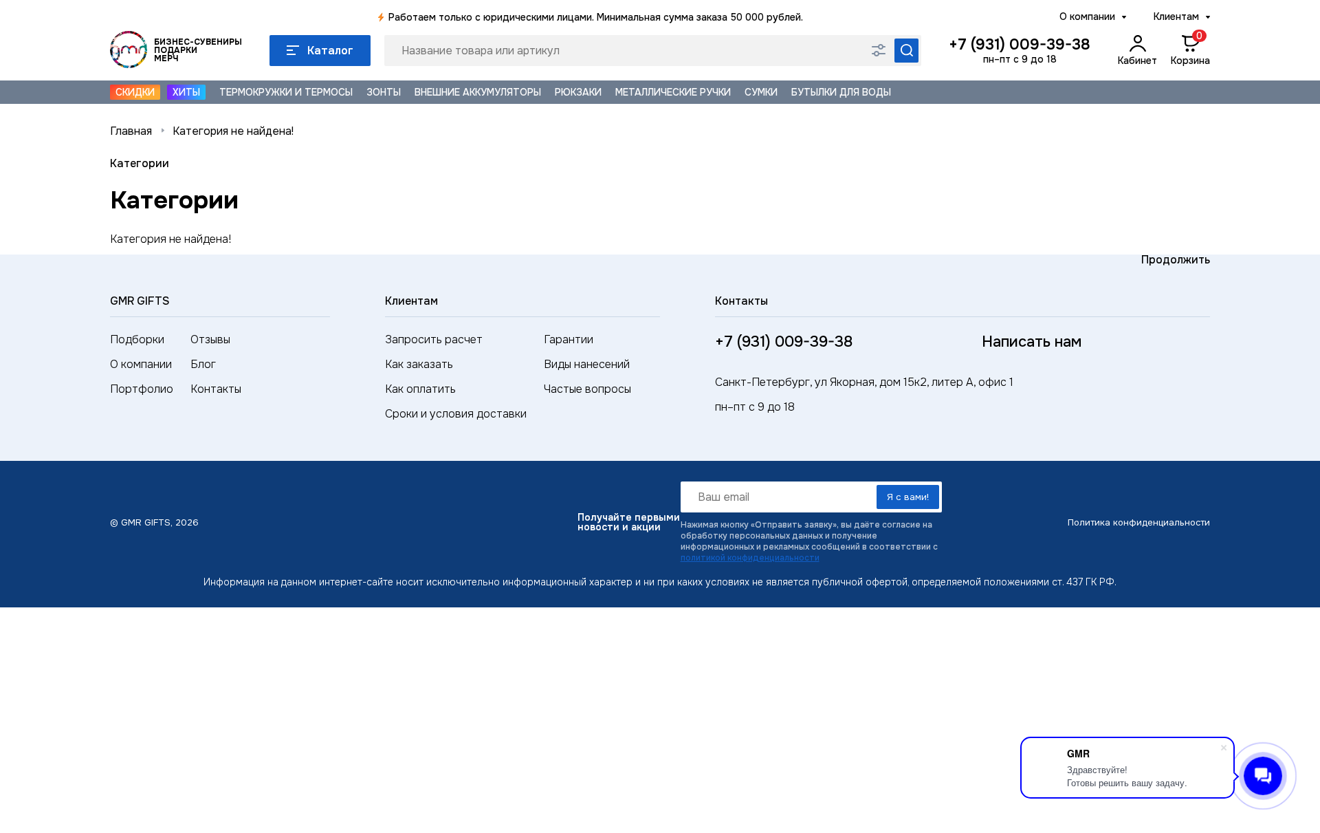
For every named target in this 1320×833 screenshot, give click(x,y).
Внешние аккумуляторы (478, 92)
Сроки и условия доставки (456, 414)
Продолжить (1175, 259)
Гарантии (568, 339)
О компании (1087, 16)
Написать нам (1031, 341)
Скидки (135, 92)
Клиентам (1176, 16)
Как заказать (419, 364)
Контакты (215, 389)
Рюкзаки (578, 92)
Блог (203, 364)
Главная (131, 131)
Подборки (137, 339)
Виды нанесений (587, 364)
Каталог (330, 50)
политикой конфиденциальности (750, 557)
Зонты (383, 92)
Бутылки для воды (841, 92)
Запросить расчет (434, 339)
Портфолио (141, 389)
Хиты (186, 92)
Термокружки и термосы (286, 92)
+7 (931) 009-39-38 (1019, 45)
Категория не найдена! (233, 131)
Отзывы (210, 339)
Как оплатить (420, 389)
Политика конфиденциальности (1139, 522)
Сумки (761, 92)
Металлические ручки (673, 92)
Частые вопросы (587, 389)
